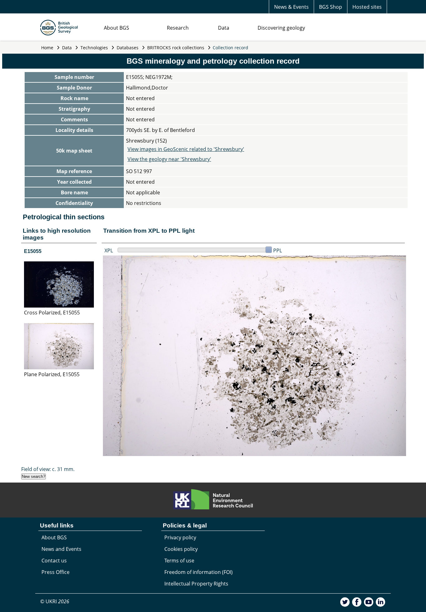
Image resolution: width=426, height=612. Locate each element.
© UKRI (54, 601)
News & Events (291, 6)
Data (223, 27)
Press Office (55, 572)
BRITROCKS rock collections (175, 48)
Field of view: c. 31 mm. (48, 469)
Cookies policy (181, 549)
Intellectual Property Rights (196, 583)
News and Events (61, 549)
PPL (277, 250)
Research (178, 27)
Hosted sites (367, 6)
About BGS (116, 27)
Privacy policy (180, 537)
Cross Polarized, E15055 (52, 312)
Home (47, 48)
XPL (108, 250)
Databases (127, 48)
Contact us (54, 560)
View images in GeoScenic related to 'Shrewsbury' (186, 149)
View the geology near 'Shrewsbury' (169, 159)
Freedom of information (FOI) (198, 572)
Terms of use (179, 560)
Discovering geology (281, 27)
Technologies (94, 48)
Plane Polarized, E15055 (52, 374)
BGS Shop (330, 6)
